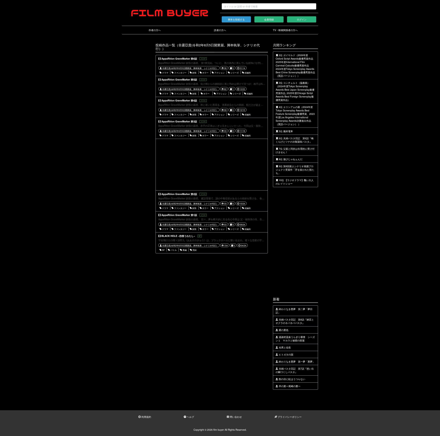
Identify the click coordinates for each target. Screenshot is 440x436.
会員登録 (269, 19)
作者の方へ (155, 30)
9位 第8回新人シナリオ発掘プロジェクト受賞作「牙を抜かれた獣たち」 (295, 169)
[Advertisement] (136, 94)
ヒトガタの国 (285, 354)
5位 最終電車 (285, 131)
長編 (184, 249)
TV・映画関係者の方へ (285, 30)
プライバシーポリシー (289, 416)
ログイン (301, 19)
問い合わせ (235, 416)
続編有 (247, 72)
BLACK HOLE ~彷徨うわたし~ (178, 236)
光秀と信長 (284, 347)
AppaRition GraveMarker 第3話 (179, 121)
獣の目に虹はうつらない (291, 379)
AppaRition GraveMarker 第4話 (179, 100)
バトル (173, 249)
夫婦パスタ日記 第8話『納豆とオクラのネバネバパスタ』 (295, 321)
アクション (219, 72)
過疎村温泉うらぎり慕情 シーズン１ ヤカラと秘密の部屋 (295, 338)
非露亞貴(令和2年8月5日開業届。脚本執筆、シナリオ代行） (190, 68)
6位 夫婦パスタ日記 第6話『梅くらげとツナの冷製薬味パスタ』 (295, 139)
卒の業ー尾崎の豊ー (289, 386)
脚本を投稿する (236, 19)
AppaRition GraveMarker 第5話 (179, 79)
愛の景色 (283, 330)
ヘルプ (190, 416)
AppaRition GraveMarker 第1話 (179, 215)
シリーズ (234, 72)
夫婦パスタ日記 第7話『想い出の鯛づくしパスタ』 (295, 370)
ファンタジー (180, 72)
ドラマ (165, 72)
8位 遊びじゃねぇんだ (290, 159)
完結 (194, 249)
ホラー (205, 72)
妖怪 (194, 72)
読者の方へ (220, 30)
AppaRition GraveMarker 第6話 (179, 58)
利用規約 (146, 416)
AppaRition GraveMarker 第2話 (179, 194)
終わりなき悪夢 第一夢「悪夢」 (296, 361)
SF (163, 249)
